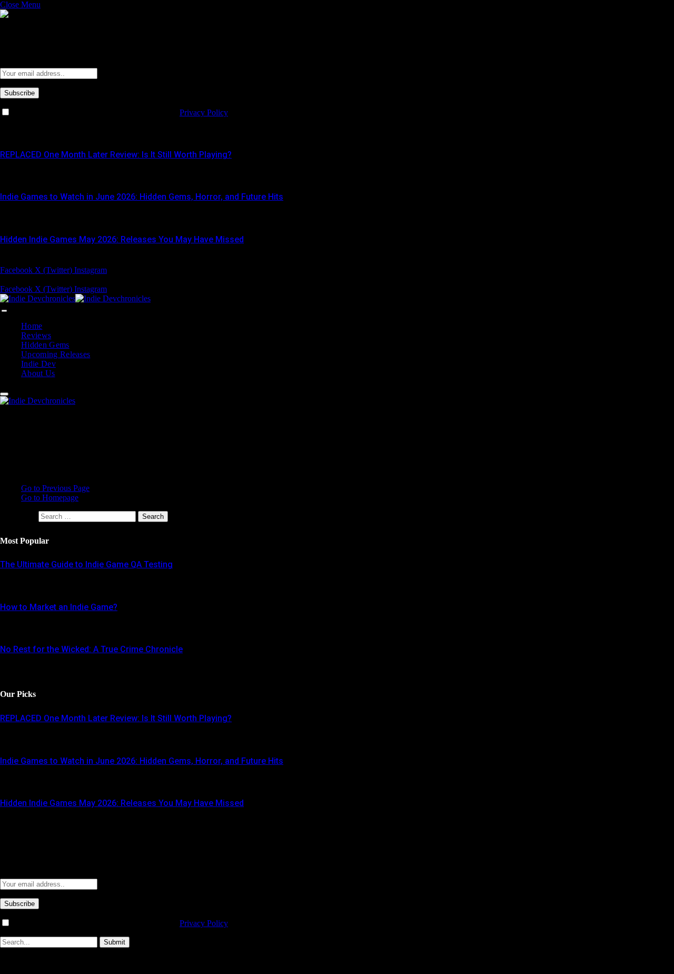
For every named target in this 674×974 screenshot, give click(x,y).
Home (31, 325)
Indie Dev (38, 363)
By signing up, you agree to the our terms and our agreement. (138, 112)
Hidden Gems (45, 344)
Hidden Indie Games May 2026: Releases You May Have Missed (122, 239)
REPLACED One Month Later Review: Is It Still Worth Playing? (116, 155)
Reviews (36, 335)
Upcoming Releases (55, 354)
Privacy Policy (204, 112)
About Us (38, 373)
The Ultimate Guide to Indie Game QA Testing (86, 564)
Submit (114, 942)
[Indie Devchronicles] (75, 298)
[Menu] (4, 311)
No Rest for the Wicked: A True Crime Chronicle (91, 649)
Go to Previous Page (55, 488)
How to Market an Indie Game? (58, 607)
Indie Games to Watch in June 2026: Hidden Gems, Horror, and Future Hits (141, 197)
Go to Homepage (49, 497)
